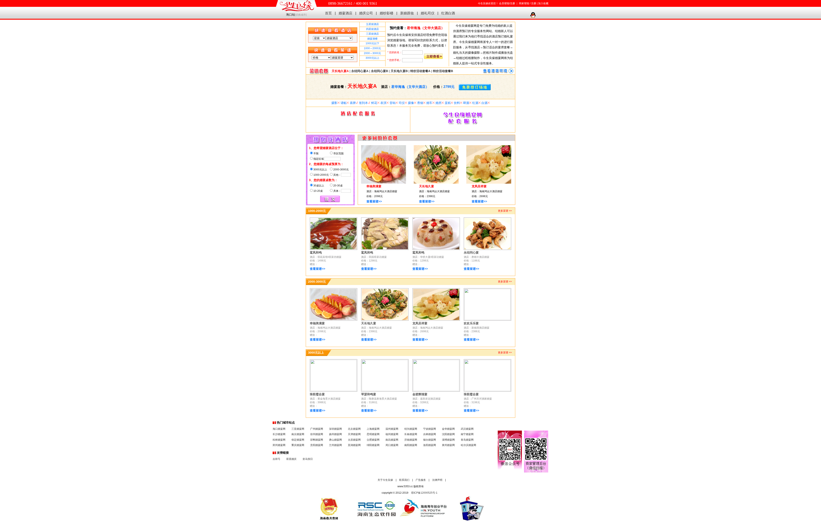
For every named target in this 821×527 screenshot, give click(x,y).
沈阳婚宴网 (448, 434)
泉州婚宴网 (448, 445)
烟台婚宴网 (429, 439)
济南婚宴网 (410, 439)
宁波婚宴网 (429, 428)
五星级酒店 (372, 24)
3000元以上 (372, 57)
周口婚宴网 (391, 445)
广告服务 (421, 479)
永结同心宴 (471, 252)
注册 (533, 3)
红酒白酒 (448, 13)
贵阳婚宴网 (316, 445)
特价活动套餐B (443, 71)
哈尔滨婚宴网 (468, 445)
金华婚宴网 (448, 428)
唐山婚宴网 (335, 439)
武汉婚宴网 (467, 428)
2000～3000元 (372, 53)
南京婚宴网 (297, 434)
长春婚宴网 (410, 434)
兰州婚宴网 (335, 445)
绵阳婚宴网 (373, 445)
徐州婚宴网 (316, 434)
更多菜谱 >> (505, 210)
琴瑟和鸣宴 (368, 394)
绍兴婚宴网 (410, 428)
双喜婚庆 (291, 459)
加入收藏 (543, 3)
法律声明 (437, 479)
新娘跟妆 (407, 13)
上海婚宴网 (373, 428)
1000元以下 (372, 43)
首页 (328, 13)
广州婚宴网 (316, 428)
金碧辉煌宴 (419, 394)
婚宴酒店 (345, 13)
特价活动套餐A (420, 71)
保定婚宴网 (297, 439)
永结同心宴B (379, 71)
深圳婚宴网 (335, 428)
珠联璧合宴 (317, 394)
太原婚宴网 (354, 439)
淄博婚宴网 (448, 439)
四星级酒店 (372, 29)
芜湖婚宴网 (354, 445)
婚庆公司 (366, 13)
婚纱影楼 (386, 13)
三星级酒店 (372, 33)
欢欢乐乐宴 (471, 323)
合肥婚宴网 (373, 439)
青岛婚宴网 (467, 439)
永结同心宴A (359, 71)
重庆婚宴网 (297, 445)
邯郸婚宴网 (316, 439)
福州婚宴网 (391, 434)
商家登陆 (524, 3)
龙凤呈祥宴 (479, 186)
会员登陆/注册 (507, 3)
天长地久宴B (399, 71)
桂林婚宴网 (279, 439)
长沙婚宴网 (279, 434)
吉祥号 (276, 459)
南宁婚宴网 (467, 434)
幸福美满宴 (373, 186)
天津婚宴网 (354, 434)
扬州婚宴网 (335, 434)
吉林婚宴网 (429, 434)
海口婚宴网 (279, 428)
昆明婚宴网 (373, 434)
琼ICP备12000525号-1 (424, 492)
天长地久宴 (426, 186)
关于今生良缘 (385, 479)
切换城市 (301, 14)
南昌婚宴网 (391, 439)
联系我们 (404, 479)
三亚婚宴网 (297, 428)
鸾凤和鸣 (316, 252)
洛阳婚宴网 (429, 445)
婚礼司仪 (427, 13)
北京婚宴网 (354, 428)
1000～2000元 (372, 48)
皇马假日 (308, 459)
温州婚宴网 (391, 428)
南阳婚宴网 (410, 445)
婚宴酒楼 (372, 38)
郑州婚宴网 (279, 445)
